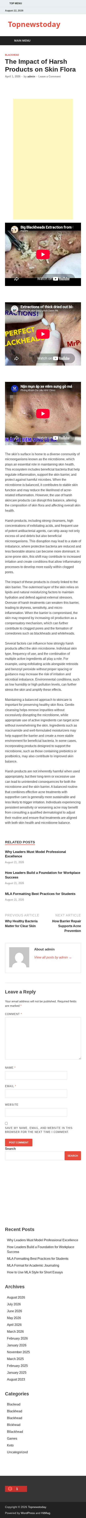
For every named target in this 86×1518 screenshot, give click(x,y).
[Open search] (76, 41)
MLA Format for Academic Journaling (33, 1265)
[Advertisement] (43, 159)
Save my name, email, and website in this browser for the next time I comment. (39, 1130)
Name (10, 1067)
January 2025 (16, 1372)
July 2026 (14, 1304)
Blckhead (13, 1425)
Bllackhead (15, 1431)
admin (31, 76)
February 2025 (17, 1365)
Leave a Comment (49, 76)
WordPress (28, 1513)
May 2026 (14, 1318)
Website (11, 1104)
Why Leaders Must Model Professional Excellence (42, 1240)
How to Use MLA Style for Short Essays (35, 1272)
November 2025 (18, 1352)
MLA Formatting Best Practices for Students (40, 894)
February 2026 (17, 1338)
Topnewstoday (34, 24)
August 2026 (16, 1297)
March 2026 (15, 1331)
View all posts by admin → (53, 957)
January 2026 (16, 1345)
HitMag (45, 1513)
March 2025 (15, 1359)
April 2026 (14, 1324)
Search (10, 1148)
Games (12, 1438)
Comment (13, 1014)
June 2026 (14, 1311)
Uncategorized (17, 1452)
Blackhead (12, 55)
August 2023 (16, 1379)
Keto (10, 1445)
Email (10, 1086)
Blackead (13, 1404)
